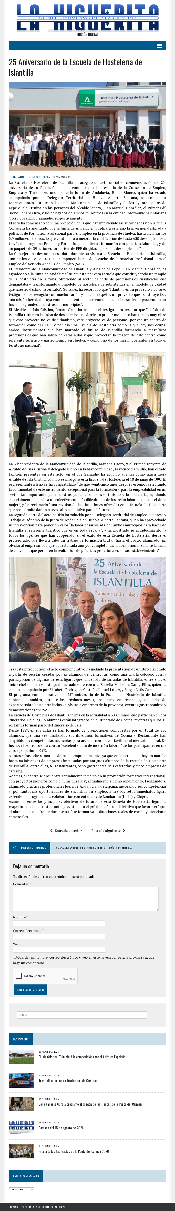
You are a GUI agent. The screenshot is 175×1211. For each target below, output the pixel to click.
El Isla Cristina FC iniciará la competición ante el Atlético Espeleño (82, 1056)
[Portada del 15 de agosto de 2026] (21, 1132)
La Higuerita (41, 176)
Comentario (22, 884)
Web (16, 944)
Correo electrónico (27, 930)
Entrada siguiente (106, 830)
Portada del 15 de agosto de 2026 (61, 1127)
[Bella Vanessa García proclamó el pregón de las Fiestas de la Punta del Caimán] (21, 1108)
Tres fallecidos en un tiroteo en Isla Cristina (68, 1080)
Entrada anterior (68, 830)
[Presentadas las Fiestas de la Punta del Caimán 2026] (21, 1155)
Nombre (19, 917)
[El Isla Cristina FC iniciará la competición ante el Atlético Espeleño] (21, 1061)
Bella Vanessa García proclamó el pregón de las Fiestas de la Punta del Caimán (90, 1104)
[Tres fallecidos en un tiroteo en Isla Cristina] (21, 1084)
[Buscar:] (82, 1014)
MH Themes (61, 1207)
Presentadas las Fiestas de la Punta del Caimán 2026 (74, 1151)
